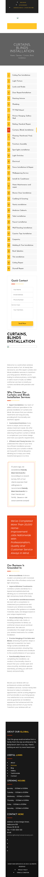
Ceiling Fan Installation (21, 75)
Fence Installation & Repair (22, 167)
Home (12, 55)
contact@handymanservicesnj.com (20, 835)
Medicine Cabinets (19, 210)
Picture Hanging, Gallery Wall (21, 117)
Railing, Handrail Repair (21, 124)
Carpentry (16, 239)
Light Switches (18, 155)
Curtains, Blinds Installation (22, 130)
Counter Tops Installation (22, 233)
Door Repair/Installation (21, 92)
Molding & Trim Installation (22, 245)
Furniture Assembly (19, 144)
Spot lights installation (21, 150)
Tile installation (18, 257)
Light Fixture (17, 81)
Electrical (16, 161)
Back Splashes (17, 251)
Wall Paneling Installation (22, 228)
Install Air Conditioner (20, 179)
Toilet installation (19, 216)
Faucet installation (19, 222)
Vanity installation (19, 204)
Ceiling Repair (17, 263)
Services (19, 55)
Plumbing (15, 104)
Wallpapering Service (20, 173)
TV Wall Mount (18, 110)
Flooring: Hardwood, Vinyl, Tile (22, 137)
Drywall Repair (18, 268)
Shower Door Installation (21, 193)
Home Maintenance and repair (21, 186)
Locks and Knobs (18, 87)
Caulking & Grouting (20, 199)
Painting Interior (18, 98)
